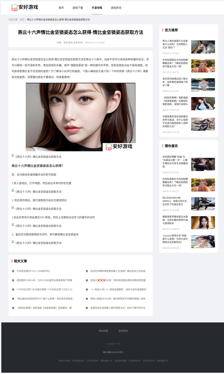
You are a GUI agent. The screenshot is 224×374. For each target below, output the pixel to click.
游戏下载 (77, 7)
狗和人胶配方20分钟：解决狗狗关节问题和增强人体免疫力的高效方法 (119, 298)
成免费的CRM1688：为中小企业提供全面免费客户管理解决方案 (46, 280)
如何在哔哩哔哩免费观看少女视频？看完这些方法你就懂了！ (119, 271)
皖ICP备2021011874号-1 (113, 352)
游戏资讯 (116, 7)
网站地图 (103, 331)
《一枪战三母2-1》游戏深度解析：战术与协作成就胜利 (118, 289)
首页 (61, 7)
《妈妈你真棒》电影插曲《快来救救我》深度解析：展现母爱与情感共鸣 (46, 308)
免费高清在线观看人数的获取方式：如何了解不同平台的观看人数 (119, 308)
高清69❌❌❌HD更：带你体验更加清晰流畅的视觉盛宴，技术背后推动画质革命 (119, 280)
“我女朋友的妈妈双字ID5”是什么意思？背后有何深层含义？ (46, 298)
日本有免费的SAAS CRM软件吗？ (34, 271)
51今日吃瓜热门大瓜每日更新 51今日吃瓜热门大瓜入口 (44, 289)
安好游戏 (123, 331)
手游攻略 (97, 7)
